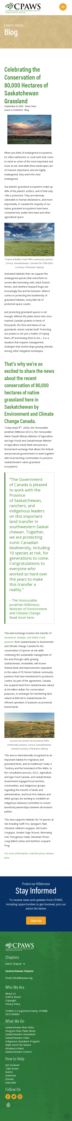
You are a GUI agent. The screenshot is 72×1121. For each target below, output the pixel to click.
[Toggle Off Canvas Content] (63, 7)
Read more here (21, 617)
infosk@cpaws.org (22, 977)
